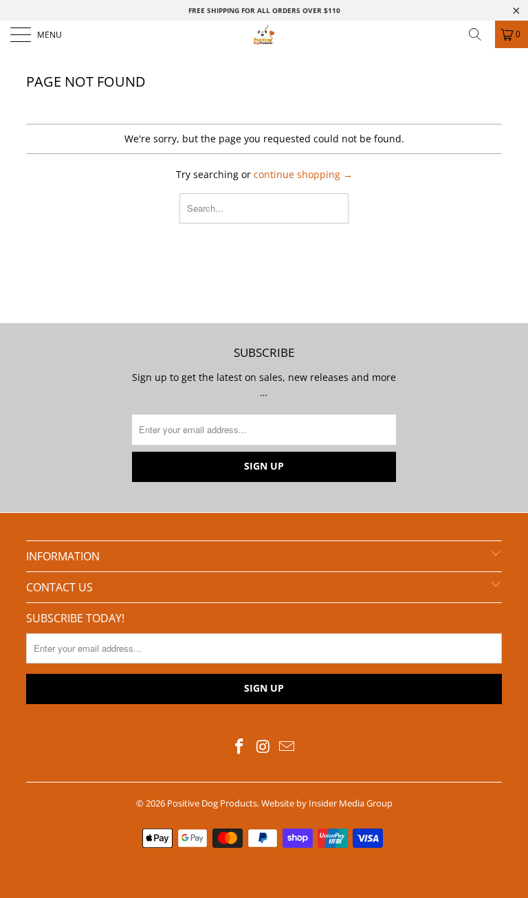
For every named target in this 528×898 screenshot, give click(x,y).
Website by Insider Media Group (327, 803)
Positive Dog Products (212, 803)
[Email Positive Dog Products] (287, 747)
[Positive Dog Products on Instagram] (263, 747)
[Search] (480, 34)
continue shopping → (303, 174)
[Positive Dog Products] (264, 34)
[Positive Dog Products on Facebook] (239, 747)
